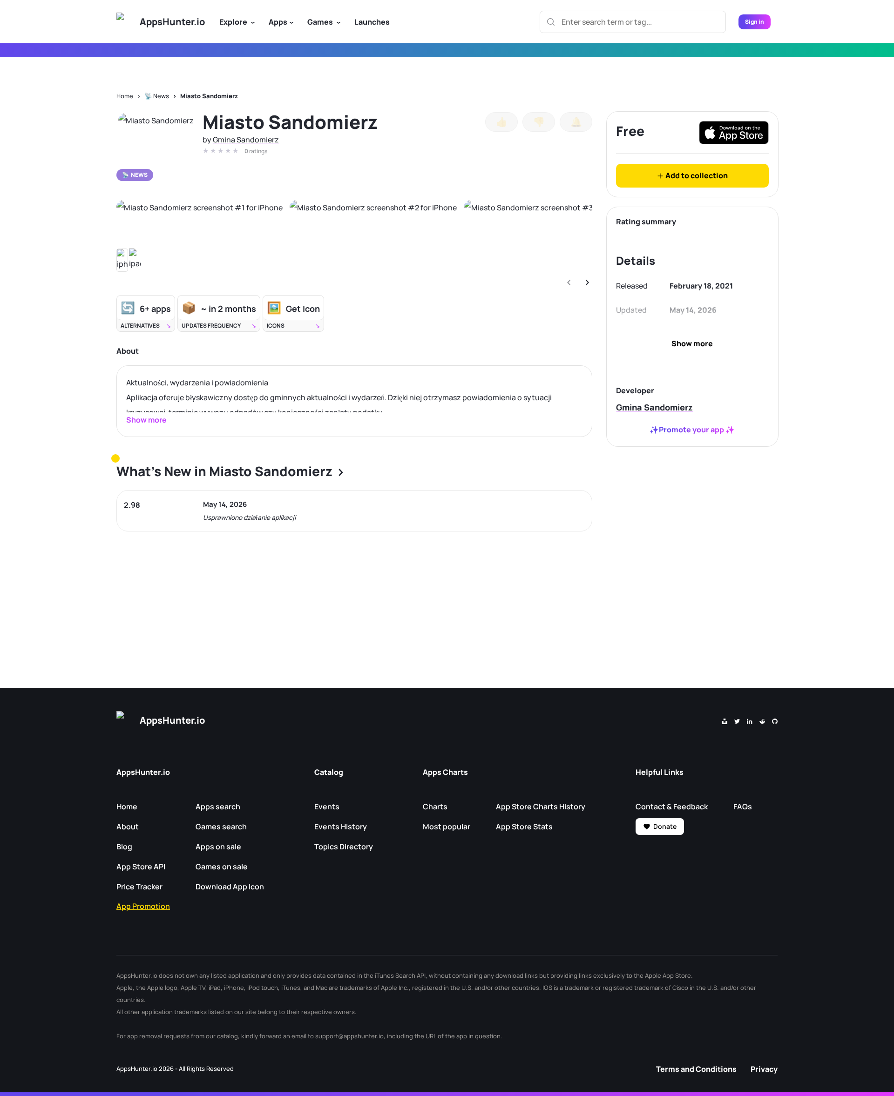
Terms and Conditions (696, 1069)
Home (124, 96)
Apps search (218, 806)
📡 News (156, 96)
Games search (221, 826)
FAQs (742, 806)
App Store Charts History (540, 806)
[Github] (775, 720)
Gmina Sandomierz (246, 139)
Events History (340, 826)
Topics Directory (343, 846)
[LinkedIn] (749, 720)
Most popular (446, 826)
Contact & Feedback (672, 806)
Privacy (764, 1069)
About (127, 826)
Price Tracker (139, 886)
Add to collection (696, 175)
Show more (692, 343)
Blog (124, 846)
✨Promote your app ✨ (692, 429)
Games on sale (222, 866)
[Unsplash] (724, 720)
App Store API (140, 866)
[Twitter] (737, 720)
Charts (435, 806)
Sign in (754, 22)
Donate (665, 826)
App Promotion (143, 906)
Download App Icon (230, 886)
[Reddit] (762, 720)
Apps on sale (218, 846)
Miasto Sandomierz (209, 96)
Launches (372, 22)
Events (326, 806)
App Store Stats (524, 826)
